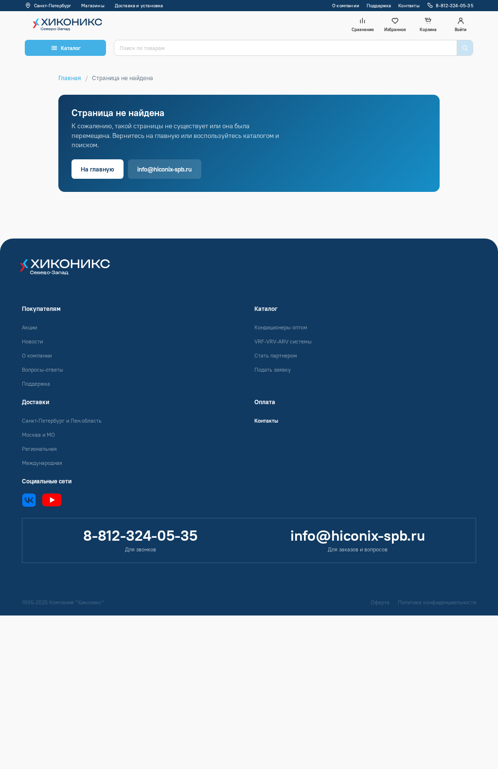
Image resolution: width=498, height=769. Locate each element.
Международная (42, 463)
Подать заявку (272, 369)
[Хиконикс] (65, 24)
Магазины (93, 5)
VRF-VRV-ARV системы (283, 341)
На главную (97, 169)
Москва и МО (38, 434)
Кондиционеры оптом (280, 327)
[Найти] (465, 47)
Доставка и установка (139, 5)
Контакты (409, 5)
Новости (32, 341)
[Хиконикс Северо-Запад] (70, 271)
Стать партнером (275, 355)
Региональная (39, 448)
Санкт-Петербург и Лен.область (62, 420)
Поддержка (379, 5)
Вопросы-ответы (42, 369)
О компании (345, 5)
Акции (29, 327)
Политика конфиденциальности (437, 602)
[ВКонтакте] (29, 500)
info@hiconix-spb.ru (164, 169)
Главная (69, 78)
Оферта (380, 602)
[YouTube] (52, 500)
